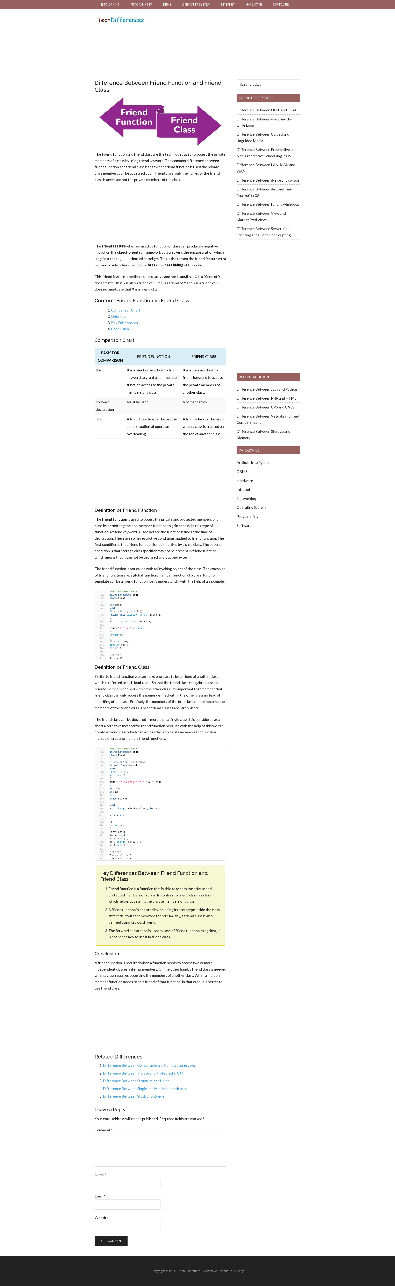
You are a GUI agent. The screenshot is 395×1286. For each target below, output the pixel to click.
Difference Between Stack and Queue (133, 1096)
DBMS (242, 471)
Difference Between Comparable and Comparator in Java (149, 1065)
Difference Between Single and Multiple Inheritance (145, 1088)
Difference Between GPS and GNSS (266, 407)
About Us (226, 1271)
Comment (104, 1130)
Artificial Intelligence (253, 462)
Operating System (251, 507)
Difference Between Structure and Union (136, 1080)
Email (100, 1196)
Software (244, 525)
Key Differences (124, 322)
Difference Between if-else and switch (268, 180)
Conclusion (120, 329)
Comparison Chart (125, 310)
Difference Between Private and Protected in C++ (143, 1073)
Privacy (239, 1271)
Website (101, 1217)
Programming (247, 516)
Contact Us (210, 1271)
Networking (246, 498)
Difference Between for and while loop (268, 204)
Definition (119, 316)
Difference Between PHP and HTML (266, 398)
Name (100, 1174)
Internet (243, 489)
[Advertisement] (222, 40)
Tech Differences (120, 20)
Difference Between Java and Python (267, 389)
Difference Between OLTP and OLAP (267, 110)
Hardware (245, 480)
